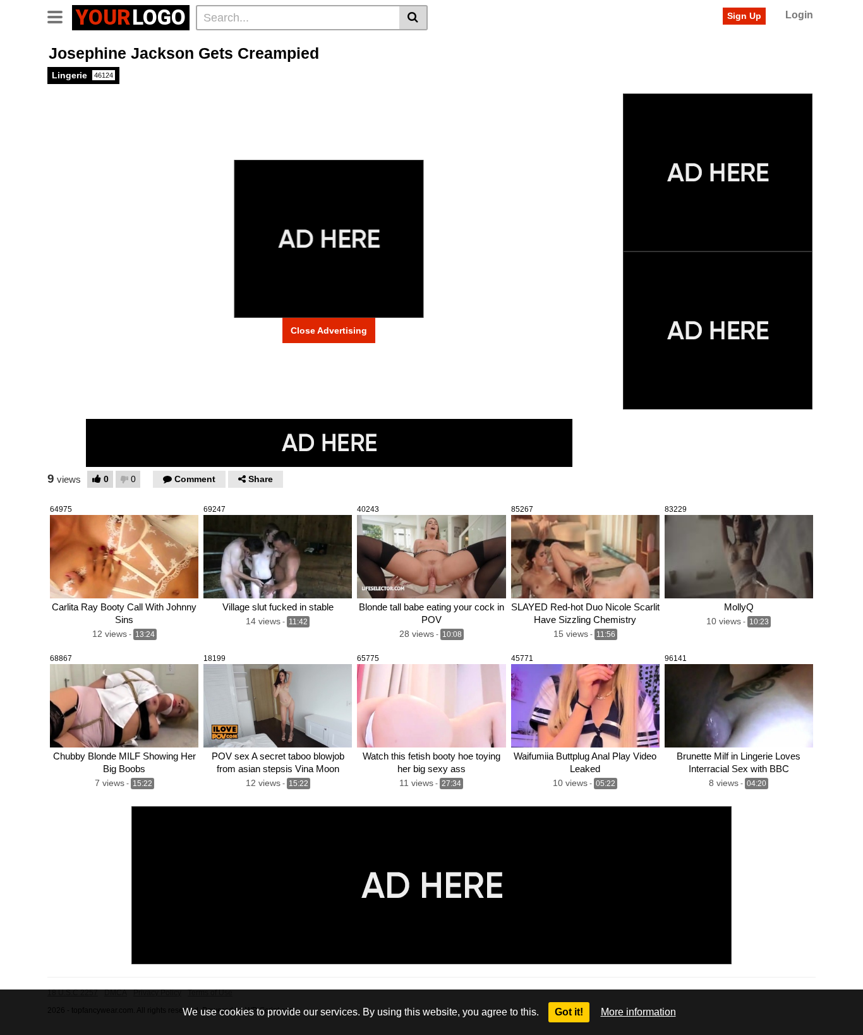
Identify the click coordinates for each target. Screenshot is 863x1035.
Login (799, 14)
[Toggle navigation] (59, 16)
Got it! (569, 1012)
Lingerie (82, 75)
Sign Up (744, 16)
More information (638, 1012)
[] (413, 17)
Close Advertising (329, 330)
